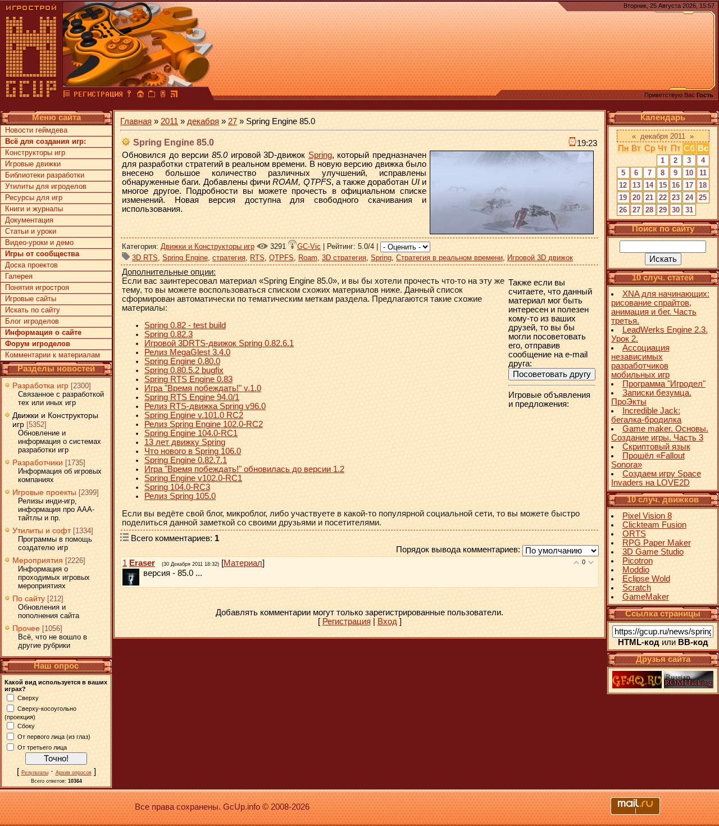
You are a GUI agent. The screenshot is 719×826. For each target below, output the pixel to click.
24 (689, 197)
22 (663, 197)
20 (636, 197)
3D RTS (145, 257)
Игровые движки (33, 164)
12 (623, 185)
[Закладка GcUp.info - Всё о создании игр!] (151, 95)
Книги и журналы (34, 209)
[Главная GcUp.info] (31, 95)
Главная (136, 121)
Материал (243, 563)
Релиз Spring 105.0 (180, 496)
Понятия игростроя (37, 287)
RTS (257, 257)
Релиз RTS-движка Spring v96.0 (205, 406)
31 (689, 210)
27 (232, 121)
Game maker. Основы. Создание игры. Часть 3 (659, 433)
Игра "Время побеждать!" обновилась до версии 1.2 (244, 469)
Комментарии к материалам (52, 355)
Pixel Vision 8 (647, 515)
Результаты (34, 772)
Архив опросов (74, 772)
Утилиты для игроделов (46, 186)
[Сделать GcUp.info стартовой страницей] (140, 95)
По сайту (28, 598)
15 (663, 185)
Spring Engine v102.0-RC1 (193, 478)
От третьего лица (42, 746)
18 (703, 185)
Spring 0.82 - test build (185, 325)
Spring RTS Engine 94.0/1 (191, 397)
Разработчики (37, 462)
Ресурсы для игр (33, 197)
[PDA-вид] (163, 95)
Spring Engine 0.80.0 (182, 361)
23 (676, 197)
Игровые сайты (30, 298)
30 (676, 210)
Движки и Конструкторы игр (207, 246)
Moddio (635, 569)
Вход (387, 621)
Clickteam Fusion (654, 524)
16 (676, 185)
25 (703, 197)
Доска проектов (31, 265)
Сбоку (26, 725)
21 (649, 197)
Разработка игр (40, 385)
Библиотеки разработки (44, 175)
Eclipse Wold (646, 578)
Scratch (636, 587)
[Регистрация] (98, 95)
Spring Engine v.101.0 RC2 (193, 415)
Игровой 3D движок (540, 257)
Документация (29, 220)
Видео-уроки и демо (39, 242)
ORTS (634, 533)
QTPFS (281, 257)
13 (636, 185)
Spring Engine (185, 257)
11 (703, 173)
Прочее (26, 628)
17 (689, 185)
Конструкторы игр (35, 152)
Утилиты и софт (41, 530)
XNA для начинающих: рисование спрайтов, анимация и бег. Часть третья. (660, 307)
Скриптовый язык (656, 446)
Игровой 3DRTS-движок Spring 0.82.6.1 (219, 343)
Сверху (28, 697)
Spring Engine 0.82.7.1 (185, 460)
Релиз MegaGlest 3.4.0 (187, 352)
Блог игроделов (32, 321)
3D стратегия (344, 257)
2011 (169, 121)
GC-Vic (309, 246)
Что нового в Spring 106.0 (192, 451)
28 (649, 210)
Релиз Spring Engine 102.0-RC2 (203, 424)
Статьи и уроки (30, 231)
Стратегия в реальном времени (449, 257)
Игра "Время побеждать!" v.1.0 (202, 388)
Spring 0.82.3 (168, 334)
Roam (307, 257)
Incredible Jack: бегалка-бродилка (646, 415)
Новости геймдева (36, 130)
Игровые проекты (44, 492)
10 (689, 173)
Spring (320, 155)
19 (623, 197)
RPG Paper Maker (656, 542)
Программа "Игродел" (664, 383)
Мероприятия (37, 560)
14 (649, 185)
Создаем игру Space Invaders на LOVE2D (656, 478)
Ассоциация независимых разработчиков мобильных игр (640, 361)
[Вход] (129, 95)
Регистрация (346, 621)
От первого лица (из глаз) (53, 736)
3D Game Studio (653, 551)
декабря (203, 121)
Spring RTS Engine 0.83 (188, 379)
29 (663, 210)
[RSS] (174, 95)
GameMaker (645, 596)
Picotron (637, 560)
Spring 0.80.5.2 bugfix (184, 370)
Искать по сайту (32, 310)
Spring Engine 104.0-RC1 (191, 433)
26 (623, 210)
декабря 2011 (662, 136)
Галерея (19, 276)
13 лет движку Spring (184, 442)
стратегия (228, 257)
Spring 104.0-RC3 (177, 487)
